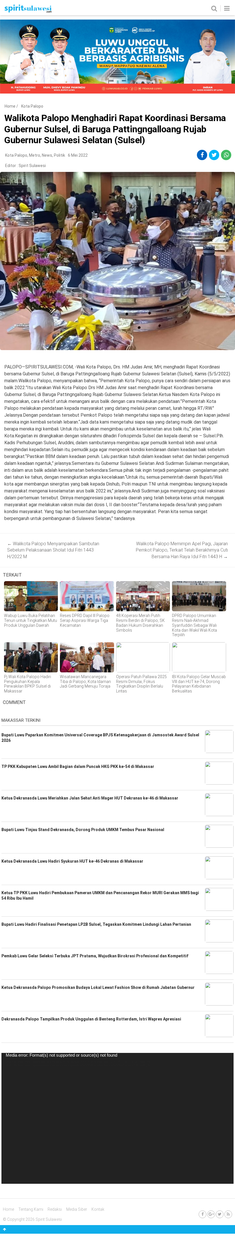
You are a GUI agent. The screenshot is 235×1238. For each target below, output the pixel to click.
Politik (59, 155)
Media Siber (76, 1209)
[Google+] (211, 1214)
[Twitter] (220, 1214)
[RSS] (228, 1214)
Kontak (97, 1209)
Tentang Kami (30, 1209)
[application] (117, 1118)
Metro (34, 155)
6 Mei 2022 (78, 155)
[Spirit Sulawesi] (28, 11)
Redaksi (55, 1209)
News (47, 155)
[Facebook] (202, 1214)
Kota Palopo (32, 106)
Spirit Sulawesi (32, 165)
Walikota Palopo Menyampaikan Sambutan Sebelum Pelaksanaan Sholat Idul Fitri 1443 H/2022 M (53, 550)
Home (10, 106)
